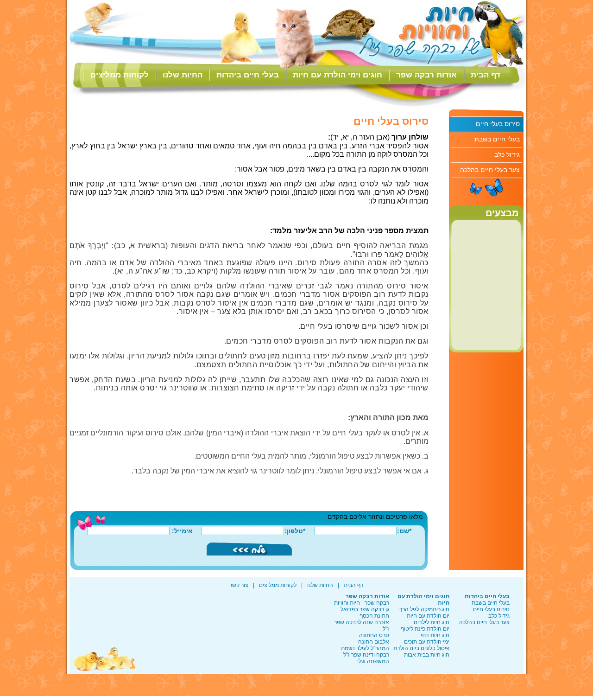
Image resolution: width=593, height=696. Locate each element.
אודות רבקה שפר (426, 74)
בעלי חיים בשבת (497, 139)
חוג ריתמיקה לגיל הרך (424, 609)
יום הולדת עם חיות (428, 616)
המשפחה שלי (373, 661)
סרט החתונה (374, 635)
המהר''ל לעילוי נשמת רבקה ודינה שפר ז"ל (365, 651)
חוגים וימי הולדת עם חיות (337, 74)
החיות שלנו (182, 74)
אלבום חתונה (373, 642)
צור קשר (238, 585)
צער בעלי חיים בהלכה (490, 169)
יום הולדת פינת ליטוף (425, 629)
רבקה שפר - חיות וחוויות (361, 603)
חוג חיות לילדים (431, 622)
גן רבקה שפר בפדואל (365, 609)
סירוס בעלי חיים (498, 124)
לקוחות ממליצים (119, 74)
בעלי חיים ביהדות (247, 74)
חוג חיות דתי (435, 635)
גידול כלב (507, 154)
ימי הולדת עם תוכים (426, 642)
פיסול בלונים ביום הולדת (421, 648)
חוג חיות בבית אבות (426, 654)
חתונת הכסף (374, 616)
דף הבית (485, 74)
